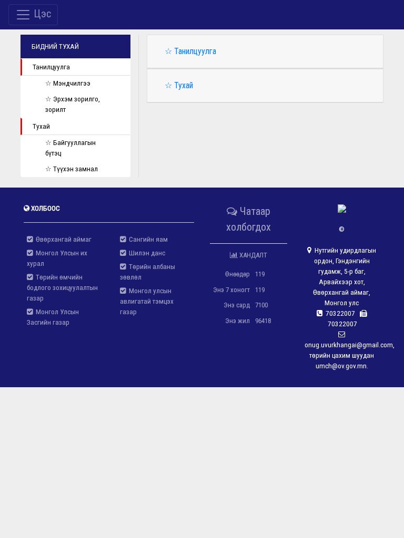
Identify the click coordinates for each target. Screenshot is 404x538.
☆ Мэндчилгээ (67, 83)
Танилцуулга (51, 67)
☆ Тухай (179, 85)
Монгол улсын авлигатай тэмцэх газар (147, 301)
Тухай (41, 126)
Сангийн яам (147, 239)
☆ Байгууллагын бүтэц (70, 148)
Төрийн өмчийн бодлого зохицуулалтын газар (62, 287)
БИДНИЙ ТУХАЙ (55, 46)
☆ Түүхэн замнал (71, 169)
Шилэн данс (145, 253)
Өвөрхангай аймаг (62, 239)
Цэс (41, 13)
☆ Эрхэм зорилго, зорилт (72, 104)
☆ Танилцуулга (190, 51)
